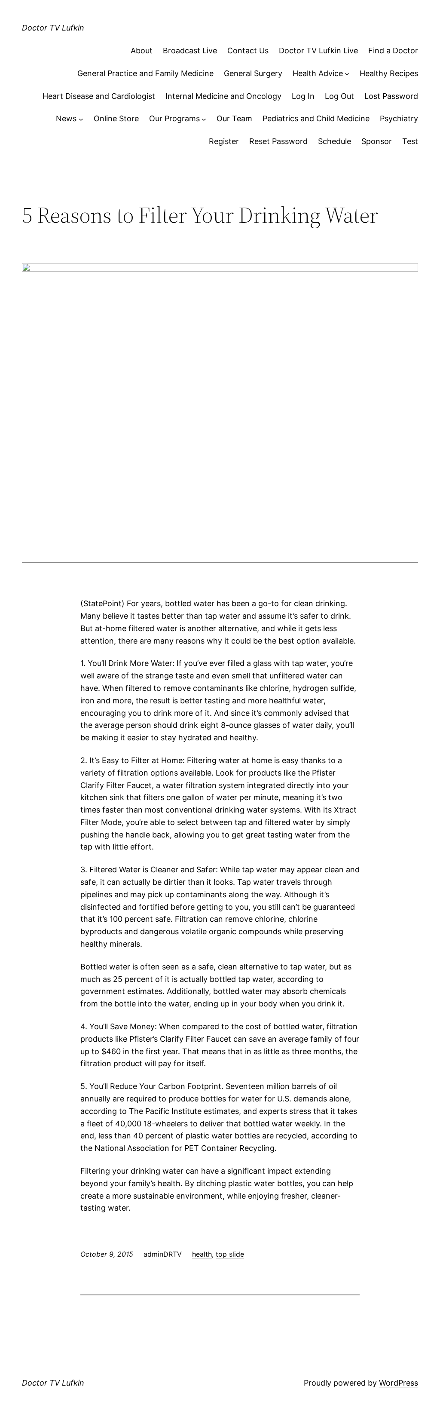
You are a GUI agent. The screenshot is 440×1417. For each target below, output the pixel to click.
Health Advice (318, 73)
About (142, 50)
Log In (303, 96)
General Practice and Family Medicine (145, 73)
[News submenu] (81, 119)
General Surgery (253, 73)
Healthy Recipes (389, 73)
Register (224, 141)
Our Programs (174, 118)
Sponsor (376, 141)
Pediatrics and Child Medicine (316, 118)
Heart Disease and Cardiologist (99, 96)
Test (410, 141)
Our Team (234, 118)
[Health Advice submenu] (347, 73)
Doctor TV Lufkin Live (318, 50)
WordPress (398, 1382)
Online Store (116, 118)
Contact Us (248, 50)
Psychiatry (399, 118)
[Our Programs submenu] (204, 119)
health (202, 1254)
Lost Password (391, 96)
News (66, 118)
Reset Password (278, 141)
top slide (230, 1254)
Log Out (339, 96)
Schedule (334, 141)
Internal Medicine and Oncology (223, 96)
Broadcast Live (190, 50)
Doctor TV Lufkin (53, 27)
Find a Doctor (393, 50)
